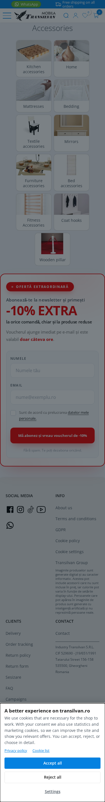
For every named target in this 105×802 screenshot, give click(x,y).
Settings (52, 791)
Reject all (52, 777)
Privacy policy (15, 750)
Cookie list (41, 750)
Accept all (52, 763)
